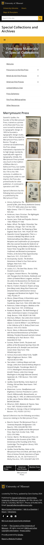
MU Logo (3, 3)
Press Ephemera (12, 94)
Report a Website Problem (12, 539)
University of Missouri (14, 3)
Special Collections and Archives (20, 29)
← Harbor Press (8, 468)
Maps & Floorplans (10, 12)
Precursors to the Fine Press (17, 70)
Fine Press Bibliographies (16, 99)
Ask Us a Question (30, 509)
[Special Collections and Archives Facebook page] (3, 516)
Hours (23, 8)
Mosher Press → (34, 468)
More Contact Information (12, 509)
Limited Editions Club (14, 88)
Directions (12, 512)
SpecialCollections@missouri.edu (19, 505)
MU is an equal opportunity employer (16, 521)
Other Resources (12, 105)
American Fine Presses (15, 82)
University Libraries (10, 8)
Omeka (20, 535)
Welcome (10, 64)
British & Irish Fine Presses (16, 76)
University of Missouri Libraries (14, 500)
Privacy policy (25, 531)
